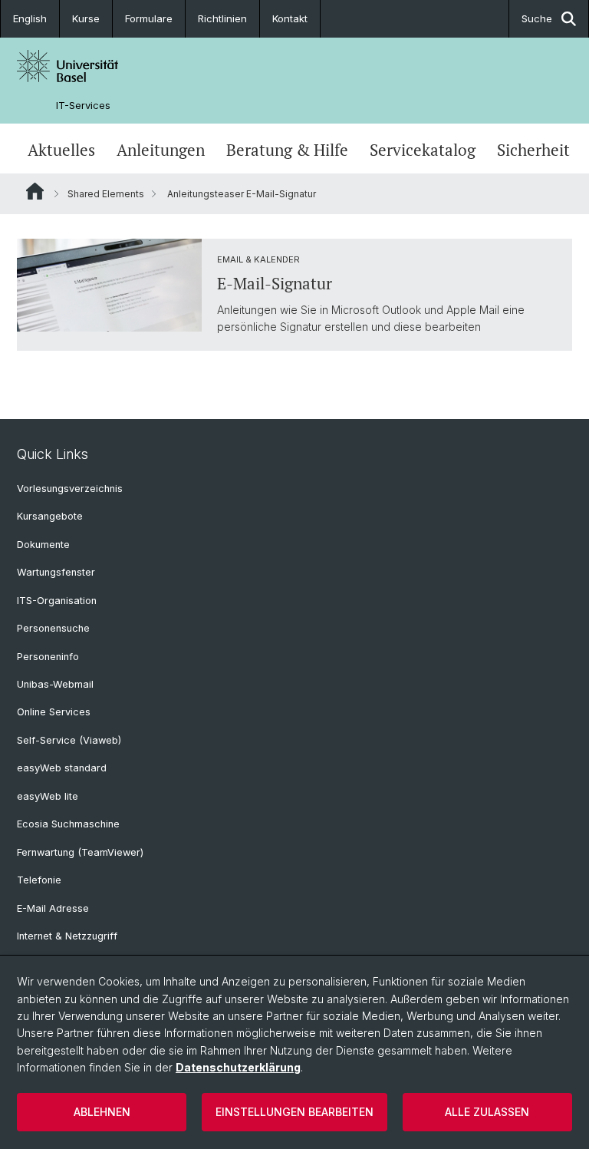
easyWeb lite (47, 796)
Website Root (35, 191)
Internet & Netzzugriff (67, 936)
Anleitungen (161, 150)
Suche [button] (537, 18)
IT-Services (83, 105)
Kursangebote (50, 516)
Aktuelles (61, 150)
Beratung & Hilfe (287, 150)
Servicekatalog (422, 150)
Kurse (86, 18)
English (30, 18)
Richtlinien (222, 18)
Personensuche (53, 628)
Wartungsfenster (56, 572)
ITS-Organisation (57, 600)
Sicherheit (533, 150)
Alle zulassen (487, 1111)
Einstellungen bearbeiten (294, 1111)
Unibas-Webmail (55, 684)
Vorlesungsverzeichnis (70, 488)
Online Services (53, 712)
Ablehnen (102, 1111)
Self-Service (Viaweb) (69, 740)
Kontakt (290, 18)
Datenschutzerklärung (238, 1067)
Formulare (149, 18)
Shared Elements (105, 194)
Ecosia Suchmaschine (68, 824)
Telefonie (39, 880)
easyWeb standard (62, 768)
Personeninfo (48, 656)
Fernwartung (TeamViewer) (80, 852)
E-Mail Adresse (53, 908)
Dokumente (43, 544)
